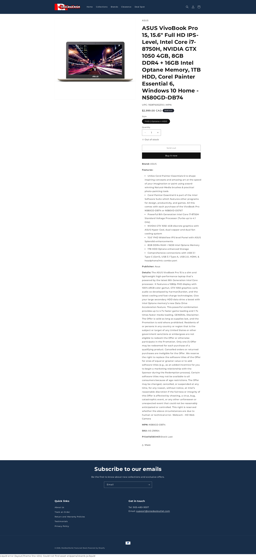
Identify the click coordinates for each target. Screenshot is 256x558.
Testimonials (61, 521)
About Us (59, 507)
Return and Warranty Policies (70, 517)
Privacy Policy (62, 526)
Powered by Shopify (96, 548)
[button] (187, 7)
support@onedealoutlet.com (153, 511)
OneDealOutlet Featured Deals (74, 548)
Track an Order (62, 512)
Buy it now (171, 155)
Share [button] (148, 445)
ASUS (145, 20)
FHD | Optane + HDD (157, 122)
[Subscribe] (149, 485)
